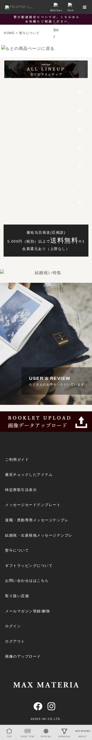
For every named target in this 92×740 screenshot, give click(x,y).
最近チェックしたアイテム (29, 474)
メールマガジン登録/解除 (27, 611)
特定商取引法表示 (21, 490)
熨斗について (17, 550)
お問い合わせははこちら (27, 581)
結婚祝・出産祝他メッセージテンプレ (39, 535)
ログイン (13, 626)
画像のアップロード (23, 656)
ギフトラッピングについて (29, 566)
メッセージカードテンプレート (33, 505)
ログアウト (15, 641)
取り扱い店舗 (17, 596)
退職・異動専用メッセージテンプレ (36, 520)
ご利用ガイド (17, 459)
